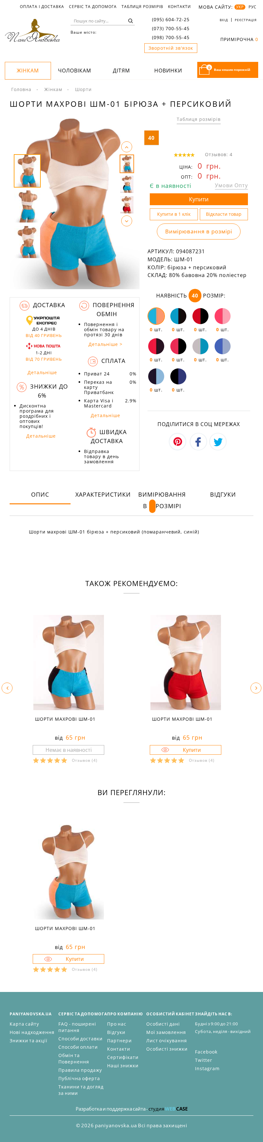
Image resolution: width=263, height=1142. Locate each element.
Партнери (119, 1040)
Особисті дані (163, 1024)
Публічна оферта (79, 1078)
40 (151, 137)
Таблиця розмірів (142, 7)
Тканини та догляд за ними (81, 1090)
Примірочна (239, 39)
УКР (240, 7)
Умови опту (231, 185)
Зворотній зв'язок (170, 48)
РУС (253, 7)
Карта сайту (24, 1024)
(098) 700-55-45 (171, 37)
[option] (75, 202)
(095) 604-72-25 (171, 19)
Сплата (112, 361)
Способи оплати (78, 1047)
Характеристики (103, 494)
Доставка (48, 305)
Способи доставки (80, 1039)
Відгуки (223, 494)
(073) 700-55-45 (171, 28)
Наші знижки (123, 1065)
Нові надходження (32, 1032)
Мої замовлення (166, 1032)
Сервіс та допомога (93, 7)
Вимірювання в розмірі (198, 231)
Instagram (207, 1068)
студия (168, 1108)
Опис (40, 494)
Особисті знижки (167, 1049)
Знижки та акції (28, 1040)
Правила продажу (80, 1070)
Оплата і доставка (42, 7)
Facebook (206, 1052)
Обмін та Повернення (73, 1058)
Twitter (203, 1060)
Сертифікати (123, 1057)
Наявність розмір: (190, 295)
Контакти (179, 7)
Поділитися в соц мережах (198, 424)
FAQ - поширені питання (77, 1027)
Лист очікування (166, 1040)
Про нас (116, 1024)
